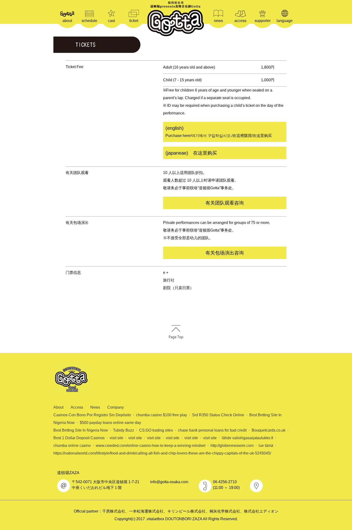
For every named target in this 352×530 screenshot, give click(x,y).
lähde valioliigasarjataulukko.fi (247, 438)
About (58, 407)
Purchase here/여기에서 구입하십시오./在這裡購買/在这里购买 (218, 131)
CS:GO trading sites (156, 430)
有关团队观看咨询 (224, 203)
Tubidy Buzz (123, 430)
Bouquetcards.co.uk (268, 430)
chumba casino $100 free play (161, 415)
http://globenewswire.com (232, 445)
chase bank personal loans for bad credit (212, 430)
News (95, 407)
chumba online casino (72, 445)
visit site (116, 438)
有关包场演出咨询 (224, 252)
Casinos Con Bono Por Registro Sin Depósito (92, 415)
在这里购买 (191, 153)
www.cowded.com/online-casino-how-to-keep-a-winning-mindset (150, 445)
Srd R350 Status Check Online (218, 415)
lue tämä (266, 445)
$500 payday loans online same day (110, 423)
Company (115, 407)
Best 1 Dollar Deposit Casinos (79, 438)
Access (77, 407)
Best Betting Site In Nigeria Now (80, 430)
